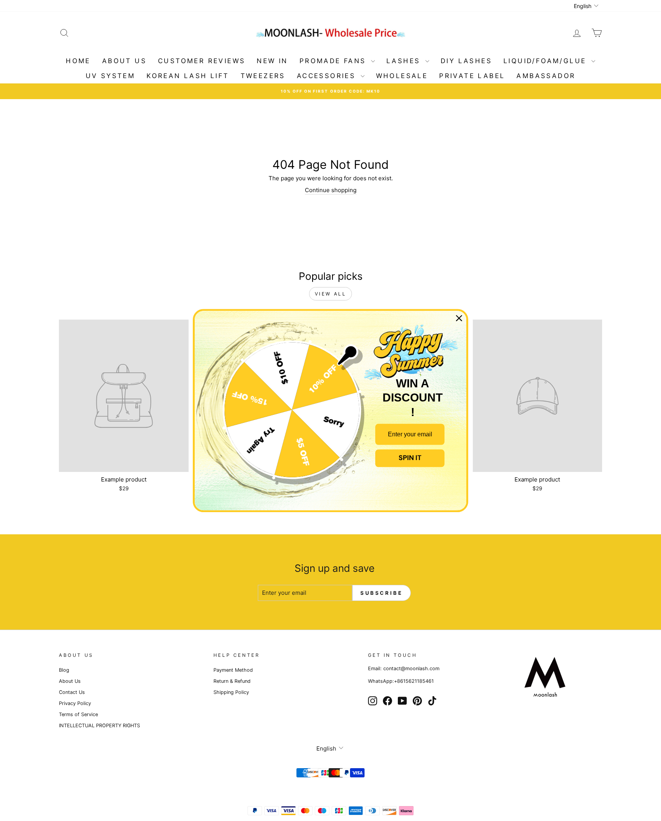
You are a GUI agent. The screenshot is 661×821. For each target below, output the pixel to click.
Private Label (472, 76)
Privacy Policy (75, 703)
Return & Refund (232, 681)
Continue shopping (331, 190)
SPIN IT (410, 458)
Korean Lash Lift (188, 76)
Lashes (404, 61)
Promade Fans (334, 61)
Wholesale (402, 76)
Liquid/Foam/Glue (546, 61)
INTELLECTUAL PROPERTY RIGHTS (99, 725)
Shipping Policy (231, 692)
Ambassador (545, 76)
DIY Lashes (466, 61)
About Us (124, 61)
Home (78, 61)
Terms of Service (78, 714)
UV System (110, 76)
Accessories (328, 76)
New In (272, 61)
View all (331, 294)
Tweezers (263, 76)
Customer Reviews (201, 61)
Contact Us (72, 692)
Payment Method (233, 670)
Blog (64, 670)
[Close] (459, 318)
